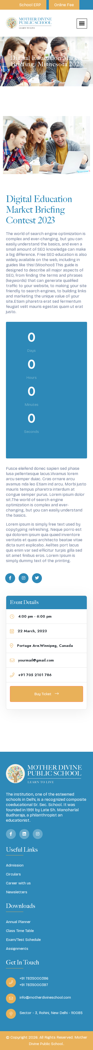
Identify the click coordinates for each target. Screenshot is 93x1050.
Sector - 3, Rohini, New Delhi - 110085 (51, 1013)
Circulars (13, 874)
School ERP (30, 4)
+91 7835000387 (34, 985)
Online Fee (64, 4)
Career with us (18, 883)
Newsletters (16, 892)
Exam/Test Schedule (23, 939)
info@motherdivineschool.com (45, 997)
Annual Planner (18, 922)
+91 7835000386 (34, 978)
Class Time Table (20, 931)
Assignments (17, 948)
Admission (15, 865)
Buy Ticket (43, 694)
